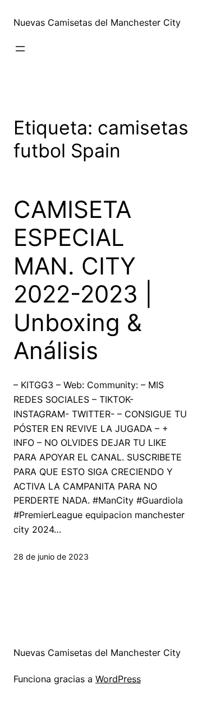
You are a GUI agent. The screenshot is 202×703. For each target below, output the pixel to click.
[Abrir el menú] (20, 48)
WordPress (118, 679)
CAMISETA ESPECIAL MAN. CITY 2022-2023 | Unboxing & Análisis (83, 280)
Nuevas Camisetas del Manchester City (97, 22)
